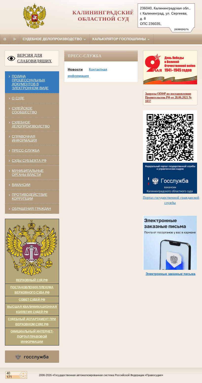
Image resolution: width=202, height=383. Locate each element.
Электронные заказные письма (170, 274)
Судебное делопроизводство (53, 39)
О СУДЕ (18, 98)
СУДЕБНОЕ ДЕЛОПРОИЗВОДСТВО (31, 124)
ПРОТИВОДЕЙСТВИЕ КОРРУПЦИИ (29, 197)
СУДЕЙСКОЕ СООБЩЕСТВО (24, 110)
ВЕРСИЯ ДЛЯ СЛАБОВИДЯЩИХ (34, 58)
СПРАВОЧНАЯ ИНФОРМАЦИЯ (24, 138)
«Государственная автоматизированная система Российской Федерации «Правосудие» (107, 375)
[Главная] (5, 39)
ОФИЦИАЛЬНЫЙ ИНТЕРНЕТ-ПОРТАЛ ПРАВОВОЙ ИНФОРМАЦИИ (32, 337)
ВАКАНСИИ (21, 185)
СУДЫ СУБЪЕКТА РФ (29, 161)
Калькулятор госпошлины (119, 39)
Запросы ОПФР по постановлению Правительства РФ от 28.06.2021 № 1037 (168, 97)
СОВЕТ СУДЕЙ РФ (32, 299)
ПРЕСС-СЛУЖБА (25, 150)
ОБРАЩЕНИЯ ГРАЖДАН (31, 209)
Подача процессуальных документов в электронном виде (30, 82)
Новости (75, 69)
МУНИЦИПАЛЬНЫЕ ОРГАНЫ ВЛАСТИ (28, 173)
